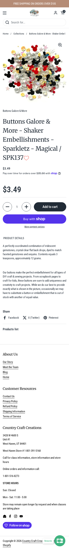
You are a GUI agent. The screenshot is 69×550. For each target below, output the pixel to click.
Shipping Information (14, 411)
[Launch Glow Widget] (59, 540)
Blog (5, 372)
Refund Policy (10, 406)
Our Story (8, 362)
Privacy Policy (10, 401)
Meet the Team (10, 367)
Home (5, 33)
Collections (18, 33)
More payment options (34, 226)
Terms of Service (12, 416)
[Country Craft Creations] (34, 13)
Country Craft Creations (35, 541)
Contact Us (9, 396)
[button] (62, 13)
